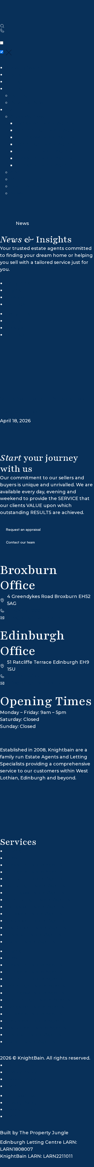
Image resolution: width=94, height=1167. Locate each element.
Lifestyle (14, 297)
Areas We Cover (28, 116)
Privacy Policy (21, 1072)
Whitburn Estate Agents (44, 151)
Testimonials (24, 186)
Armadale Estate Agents (33, 913)
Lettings (15, 304)
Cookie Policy (20, 1079)
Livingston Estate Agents (44, 123)
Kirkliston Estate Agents (33, 934)
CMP (10, 1086)
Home (7, 223)
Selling (13, 81)
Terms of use (20, 1065)
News (16, 193)
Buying (13, 74)
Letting (13, 88)
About (12, 109)
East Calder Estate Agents (35, 927)
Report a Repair (28, 102)
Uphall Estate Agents (30, 941)
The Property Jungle (43, 1133)
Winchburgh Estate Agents (47, 130)
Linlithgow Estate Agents (44, 137)
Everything (18, 283)
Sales (11, 858)
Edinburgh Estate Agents (45, 144)
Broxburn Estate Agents (43, 158)
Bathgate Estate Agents (43, 165)
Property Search (24, 67)
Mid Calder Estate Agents (35, 920)
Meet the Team (28, 179)
